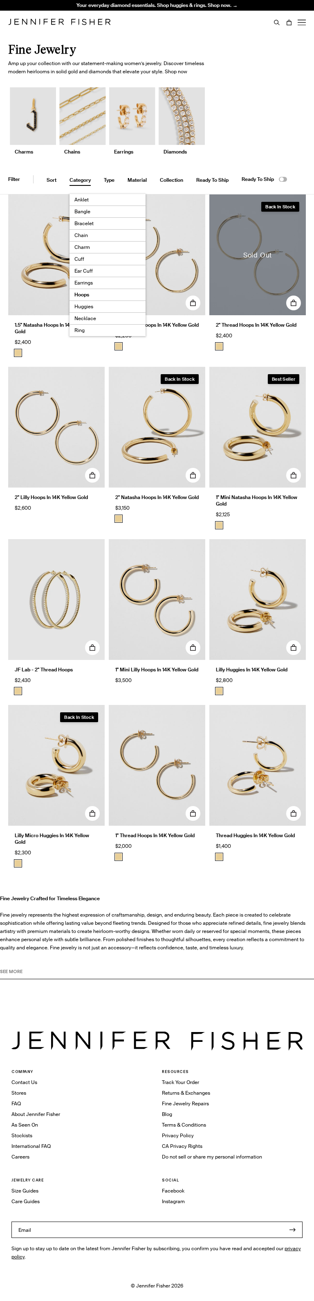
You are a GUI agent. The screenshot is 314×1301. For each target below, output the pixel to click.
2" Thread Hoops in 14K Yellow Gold (256, 325)
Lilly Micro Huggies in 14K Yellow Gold (52, 839)
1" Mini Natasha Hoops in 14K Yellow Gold (256, 500)
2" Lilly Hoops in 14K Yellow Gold (51, 497)
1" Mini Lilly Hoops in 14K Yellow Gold (156, 669)
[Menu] (302, 22)
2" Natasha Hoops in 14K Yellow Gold (157, 497)
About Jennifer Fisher (35, 1114)
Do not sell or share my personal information (212, 1156)
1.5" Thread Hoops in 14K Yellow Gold (157, 325)
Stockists (21, 1135)
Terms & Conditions (184, 1124)
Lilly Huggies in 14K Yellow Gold (251, 669)
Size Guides (24, 1190)
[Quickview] (193, 303)
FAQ (16, 1103)
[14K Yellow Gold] (18, 353)
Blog (167, 1114)
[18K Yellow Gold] (18, 691)
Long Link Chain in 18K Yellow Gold (112, 22)
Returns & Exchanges (186, 1092)
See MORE (11, 971)
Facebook (173, 1190)
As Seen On (24, 1124)
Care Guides (25, 1201)
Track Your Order (180, 1082)
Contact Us (24, 1082)
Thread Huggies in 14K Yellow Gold (255, 835)
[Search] (276, 22)
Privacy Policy (178, 1135)
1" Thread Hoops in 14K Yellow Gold (155, 835)
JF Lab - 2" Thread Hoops (44, 669)
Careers (20, 1156)
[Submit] (292, 1230)
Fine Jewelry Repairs (185, 1103)
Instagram (173, 1201)
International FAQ (31, 1146)
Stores (18, 1092)
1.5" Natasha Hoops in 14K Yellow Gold (52, 328)
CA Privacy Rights (182, 1146)
